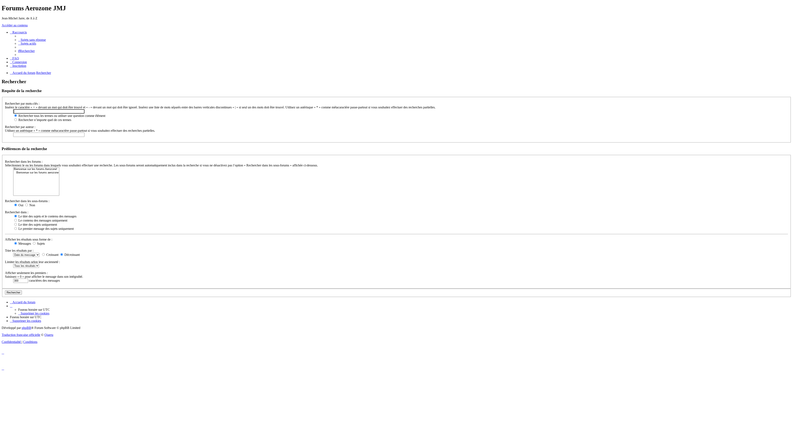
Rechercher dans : (16, 212)
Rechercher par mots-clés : (22, 103)
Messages (24, 243)
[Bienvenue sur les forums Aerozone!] (36, 169)
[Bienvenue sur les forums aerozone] (36, 172)
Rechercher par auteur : (20, 127)
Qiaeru (48, 335)
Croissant (51, 254)
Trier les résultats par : (19, 250)
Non (31, 205)
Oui (20, 205)
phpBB (26, 328)
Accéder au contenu (15, 25)
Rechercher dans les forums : (24, 161)
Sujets (40, 243)
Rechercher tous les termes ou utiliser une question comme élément (61, 115)
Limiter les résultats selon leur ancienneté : (32, 262)
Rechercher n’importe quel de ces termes (44, 120)
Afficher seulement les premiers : (26, 273)
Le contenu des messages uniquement (42, 220)
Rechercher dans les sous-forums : (27, 201)
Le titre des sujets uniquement (37, 224)
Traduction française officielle (21, 335)
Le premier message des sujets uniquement (46, 228)
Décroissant (72, 254)
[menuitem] (32, 40)
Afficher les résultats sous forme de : (28, 239)
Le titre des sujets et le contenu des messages (47, 216)
